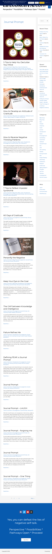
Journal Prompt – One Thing (16, 476)
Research (42, 163)
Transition (42, 173)
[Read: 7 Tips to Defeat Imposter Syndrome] (18, 173)
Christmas (42, 125)
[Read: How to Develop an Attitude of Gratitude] (18, 98)
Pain (41, 155)
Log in (41, 187)
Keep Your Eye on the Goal (15, 281)
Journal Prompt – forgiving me (17, 430)
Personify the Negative (14, 257)
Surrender (42, 42)
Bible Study (42, 117)
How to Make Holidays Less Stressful (43, 80)
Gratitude (28, 115)
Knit (40, 145)
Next (32, 498)
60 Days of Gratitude (13, 215)
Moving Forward (11, 69)
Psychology (42, 159)
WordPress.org (43, 193)
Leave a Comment (7, 67)
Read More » (6, 81)
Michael (41, 84)
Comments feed (43, 191)
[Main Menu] (49, 7)
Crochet (41, 129)
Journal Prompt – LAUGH (15, 408)
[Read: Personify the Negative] (18, 246)
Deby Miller (42, 69)
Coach (19, 67)
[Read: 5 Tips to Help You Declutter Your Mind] (18, 44)
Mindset (5, 69)
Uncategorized (43, 175)
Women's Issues (25, 363)
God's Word (42, 139)
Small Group (42, 165)
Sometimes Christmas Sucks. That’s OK (43, 87)
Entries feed (42, 189)
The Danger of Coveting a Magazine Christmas (44, 106)
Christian (41, 123)
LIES (20, 143)
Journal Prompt (20, 68)
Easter (41, 133)
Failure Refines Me (12, 332)
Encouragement (7, 68)
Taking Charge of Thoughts (21, 69)
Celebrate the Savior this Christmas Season (44, 48)
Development (24, 67)
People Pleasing (11, 312)
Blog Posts (15, 67)
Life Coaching (27, 68)
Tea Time (42, 171)
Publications (42, 161)
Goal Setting (14, 68)
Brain (19, 142)
